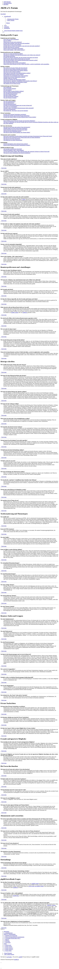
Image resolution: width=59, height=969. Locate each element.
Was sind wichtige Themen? (9, 95)
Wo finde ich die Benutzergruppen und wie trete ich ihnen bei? (17, 105)
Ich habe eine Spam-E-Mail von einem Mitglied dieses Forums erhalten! (19, 117)
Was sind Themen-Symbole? (9, 97)
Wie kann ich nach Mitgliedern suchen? (12, 131)
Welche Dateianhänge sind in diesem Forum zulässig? (15, 143)
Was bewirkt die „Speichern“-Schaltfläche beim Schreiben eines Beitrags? (20, 81)
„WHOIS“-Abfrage (51, 905)
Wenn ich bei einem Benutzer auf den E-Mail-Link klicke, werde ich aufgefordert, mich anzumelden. (26, 64)
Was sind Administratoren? (9, 101)
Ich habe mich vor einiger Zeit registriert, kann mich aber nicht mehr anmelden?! (21, 46)
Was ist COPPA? (7, 40)
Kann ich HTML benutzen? (9, 88)
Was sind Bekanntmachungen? (10, 93)
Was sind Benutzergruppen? (9, 104)
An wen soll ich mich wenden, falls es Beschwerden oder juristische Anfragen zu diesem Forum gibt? (26, 151)
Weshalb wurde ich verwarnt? (10, 78)
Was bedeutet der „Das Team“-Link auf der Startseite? (15, 110)
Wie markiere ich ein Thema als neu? (11, 83)
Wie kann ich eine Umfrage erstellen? (11, 71)
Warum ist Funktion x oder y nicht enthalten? (13, 150)
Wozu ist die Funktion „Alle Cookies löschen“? (14, 49)
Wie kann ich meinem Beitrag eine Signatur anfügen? (15, 70)
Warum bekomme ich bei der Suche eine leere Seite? (15, 129)
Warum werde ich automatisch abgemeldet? (13, 48)
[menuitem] (12, 19)
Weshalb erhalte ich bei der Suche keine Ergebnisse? (15, 128)
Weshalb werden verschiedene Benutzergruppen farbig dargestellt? (18, 108)
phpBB (20, 957)
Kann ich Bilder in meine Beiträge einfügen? (13, 91)
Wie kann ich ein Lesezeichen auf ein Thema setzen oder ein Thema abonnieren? (21, 137)
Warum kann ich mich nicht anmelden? (12, 44)
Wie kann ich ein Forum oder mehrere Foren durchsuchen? (16, 127)
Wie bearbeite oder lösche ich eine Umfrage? (13, 74)
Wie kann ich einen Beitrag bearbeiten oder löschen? (15, 69)
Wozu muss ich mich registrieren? (11, 39)
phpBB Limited (14, 312)
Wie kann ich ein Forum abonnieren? (11, 138)
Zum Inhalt (3, 14)
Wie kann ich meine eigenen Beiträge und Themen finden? (16, 132)
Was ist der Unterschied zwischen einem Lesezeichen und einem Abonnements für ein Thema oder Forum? (27, 136)
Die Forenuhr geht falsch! (9, 56)
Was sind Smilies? (7, 90)
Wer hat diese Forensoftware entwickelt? (12, 149)
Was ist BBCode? (7, 87)
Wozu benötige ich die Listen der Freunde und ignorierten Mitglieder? (19, 120)
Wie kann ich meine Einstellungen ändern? (13, 53)
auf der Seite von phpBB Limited (36, 886)
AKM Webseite (7, 1)
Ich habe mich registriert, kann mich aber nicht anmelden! (16, 43)
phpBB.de (25, 312)
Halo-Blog (5, 4)
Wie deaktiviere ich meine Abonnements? (12, 140)
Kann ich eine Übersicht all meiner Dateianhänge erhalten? (16, 145)
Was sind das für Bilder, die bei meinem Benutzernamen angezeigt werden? (20, 60)
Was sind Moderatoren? (8, 102)
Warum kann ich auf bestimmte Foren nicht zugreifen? (15, 75)
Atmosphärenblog (7, 3)
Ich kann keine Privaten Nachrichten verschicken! (14, 114)
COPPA (23, 199)
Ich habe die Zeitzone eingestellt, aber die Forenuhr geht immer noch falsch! (20, 57)
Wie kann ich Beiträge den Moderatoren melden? (14, 79)
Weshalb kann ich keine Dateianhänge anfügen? (14, 77)
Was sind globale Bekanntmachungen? (12, 92)
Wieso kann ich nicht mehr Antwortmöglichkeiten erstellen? (17, 73)
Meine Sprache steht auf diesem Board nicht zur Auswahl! (16, 58)
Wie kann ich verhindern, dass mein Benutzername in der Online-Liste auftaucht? (21, 55)
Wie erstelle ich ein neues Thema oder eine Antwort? (15, 67)
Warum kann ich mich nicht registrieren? (12, 42)
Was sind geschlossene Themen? (10, 96)
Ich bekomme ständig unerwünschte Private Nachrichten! (16, 115)
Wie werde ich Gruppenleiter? (10, 106)
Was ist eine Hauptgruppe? (9, 109)
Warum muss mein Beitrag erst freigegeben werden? (15, 82)
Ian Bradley (9, 957)
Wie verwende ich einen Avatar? (10, 61)
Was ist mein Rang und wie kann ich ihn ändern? (14, 62)
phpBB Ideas (16, 895)
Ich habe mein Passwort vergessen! (11, 47)
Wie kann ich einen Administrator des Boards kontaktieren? (16, 152)
